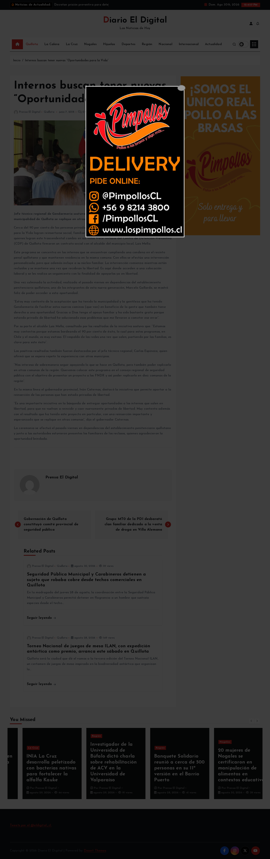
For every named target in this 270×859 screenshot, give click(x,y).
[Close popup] (181, 88)
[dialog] (135, 161)
